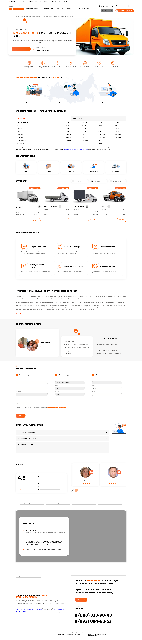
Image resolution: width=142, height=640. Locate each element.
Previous (72, 490)
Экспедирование (110, 503)
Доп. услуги (77, 118)
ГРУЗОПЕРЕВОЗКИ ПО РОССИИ (25, 16)
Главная (17, 16)
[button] (36, 220)
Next (76, 490)
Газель (59, 16)
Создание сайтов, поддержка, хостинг (97, 634)
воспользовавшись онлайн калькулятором (76, 149)
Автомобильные (54, 16)
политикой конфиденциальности (56, 407)
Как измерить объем (84, 503)
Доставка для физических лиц (32, 503)
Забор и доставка (58, 503)
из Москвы (21, 118)
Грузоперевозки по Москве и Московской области (41, 16)
